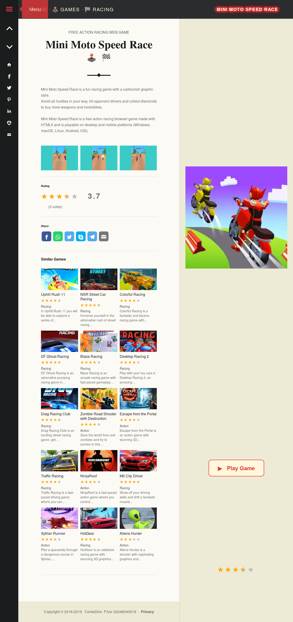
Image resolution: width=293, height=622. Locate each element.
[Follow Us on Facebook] (9, 76)
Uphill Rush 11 (53, 294)
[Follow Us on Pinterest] (9, 99)
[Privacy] (9, 122)
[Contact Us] (9, 134)
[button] (9, 9)
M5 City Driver (131, 475)
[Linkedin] (9, 111)
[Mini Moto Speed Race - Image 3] (138, 158)
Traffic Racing (52, 475)
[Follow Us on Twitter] (9, 88)
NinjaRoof (88, 475)
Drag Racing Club (55, 413)
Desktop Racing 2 (134, 356)
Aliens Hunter (131, 533)
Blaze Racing (91, 356)
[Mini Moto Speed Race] (236, 217)
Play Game (236, 468)
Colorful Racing (132, 294)
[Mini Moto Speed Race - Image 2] (98, 158)
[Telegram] (92, 236)
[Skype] (81, 236)
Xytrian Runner (53, 533)
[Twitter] (69, 236)
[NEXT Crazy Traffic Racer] (9, 27)
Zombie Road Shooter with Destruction (98, 416)
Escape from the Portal (138, 413)
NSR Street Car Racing (93, 296)
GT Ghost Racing (55, 356)
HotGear (87, 533)
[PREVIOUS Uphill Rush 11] (9, 46)
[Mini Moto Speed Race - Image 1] (59, 158)
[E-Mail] (104, 236)
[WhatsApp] (58, 236)
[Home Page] (9, 64)
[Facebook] (46, 236)
